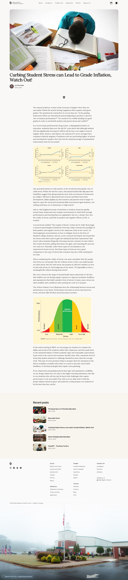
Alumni (75, 478)
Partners (76, 486)
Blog (74, 492)
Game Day (76, 472)
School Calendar (78, 469)
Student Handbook (79, 466)
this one (86, 191)
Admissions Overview (56, 489)
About (52, 480)
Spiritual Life (54, 472)
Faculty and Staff (55, 469)
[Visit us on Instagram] (11, 468)
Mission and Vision (55, 466)
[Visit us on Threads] (17, 468)
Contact (76, 489)
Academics (100, 466)
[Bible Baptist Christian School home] (16, 3)
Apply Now (53, 495)
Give (74, 495)
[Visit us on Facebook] (14, 468)
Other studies (49, 199)
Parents (75, 475)
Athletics (99, 472)
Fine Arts (99, 469)
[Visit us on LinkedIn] (21, 468)
